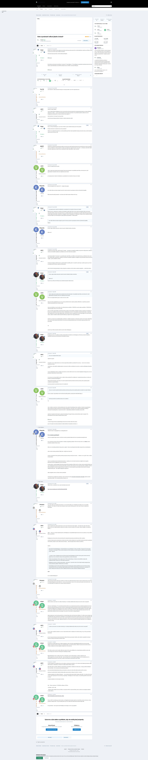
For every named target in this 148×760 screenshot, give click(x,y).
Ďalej (42, 45)
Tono (98, 32)
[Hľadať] (110, 6)
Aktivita (44, 6)
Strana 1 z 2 (49, 45)
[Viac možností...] (91, 49)
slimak (108, 29)
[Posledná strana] (44, 45)
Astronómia (48, 41)
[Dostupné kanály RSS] (111, 745)
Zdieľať (79, 40)
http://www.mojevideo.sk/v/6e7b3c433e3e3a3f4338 (57, 489)
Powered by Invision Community (74, 751)
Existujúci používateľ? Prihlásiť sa (73, 2)
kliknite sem (72, 756)
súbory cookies (45, 756)
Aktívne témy (56, 6)
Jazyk (65, 749)
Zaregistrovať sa (85, 2)
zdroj (49, 571)
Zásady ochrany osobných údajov (74, 749)
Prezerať (38, 6)
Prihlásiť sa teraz (77, 729)
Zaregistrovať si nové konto (51, 729)
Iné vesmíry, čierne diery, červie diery (78, 476)
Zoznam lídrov (49, 6)
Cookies (82, 749)
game (98, 29)
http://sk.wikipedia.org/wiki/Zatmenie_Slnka (56, 695)
